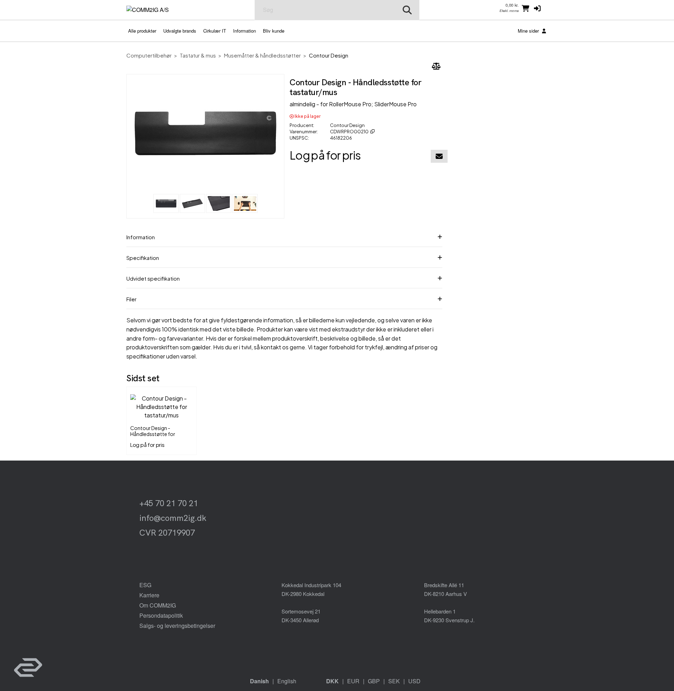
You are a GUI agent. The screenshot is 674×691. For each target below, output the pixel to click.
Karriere (149, 595)
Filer (131, 299)
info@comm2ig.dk (172, 517)
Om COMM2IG (157, 605)
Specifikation (142, 257)
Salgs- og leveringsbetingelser (177, 626)
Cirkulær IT (214, 30)
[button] (537, 8)
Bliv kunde (273, 30)
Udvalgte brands (179, 30)
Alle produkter (142, 30)
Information (244, 30)
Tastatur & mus (198, 55)
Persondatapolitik (161, 615)
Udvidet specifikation (153, 278)
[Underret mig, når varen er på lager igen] (439, 156)
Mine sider (529, 30)
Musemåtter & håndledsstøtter (262, 55)
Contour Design (328, 55)
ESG (145, 585)
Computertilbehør (149, 55)
